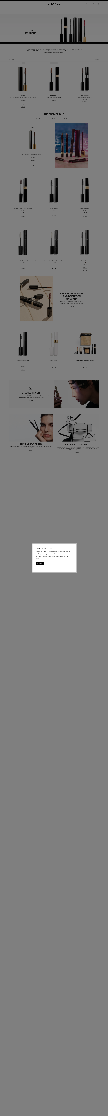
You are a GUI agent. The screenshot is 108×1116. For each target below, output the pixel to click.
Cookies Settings (40, 567)
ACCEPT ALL (39, 563)
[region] (54, 558)
